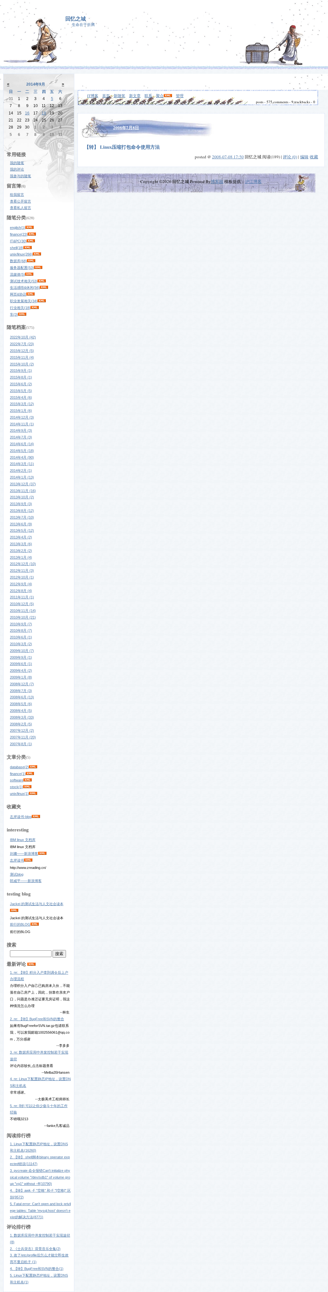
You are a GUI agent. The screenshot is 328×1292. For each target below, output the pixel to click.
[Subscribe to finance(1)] (30, 774)
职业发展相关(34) (23, 301)
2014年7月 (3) (21, 437)
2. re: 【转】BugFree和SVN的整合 (37, 1019)
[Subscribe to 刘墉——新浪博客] (42, 853)
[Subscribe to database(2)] (33, 767)
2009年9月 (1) (21, 657)
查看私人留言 (20, 208)
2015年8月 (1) (21, 377)
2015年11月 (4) (22, 357)
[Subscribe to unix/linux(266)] (37, 254)
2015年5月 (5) (21, 391)
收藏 (314, 157)
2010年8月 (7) (21, 630)
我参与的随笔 (20, 176)
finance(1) (18, 774)
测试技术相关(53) (23, 281)
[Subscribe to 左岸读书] (28, 860)
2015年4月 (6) (21, 397)
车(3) (14, 314)
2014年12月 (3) (22, 417)
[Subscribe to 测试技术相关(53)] (41, 281)
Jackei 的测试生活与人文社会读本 (36, 904)
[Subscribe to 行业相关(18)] (34, 308)
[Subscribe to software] (27, 780)
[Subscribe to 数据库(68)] (31, 261)
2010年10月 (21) (23, 617)
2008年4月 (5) (21, 711)
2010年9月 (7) (21, 624)
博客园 (217, 181)
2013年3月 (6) (21, 544)
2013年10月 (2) (22, 497)
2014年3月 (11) (22, 464)
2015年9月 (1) (21, 370)
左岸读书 (17, 860)
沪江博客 (253, 181)
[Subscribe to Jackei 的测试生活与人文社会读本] (14, 911)
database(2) (19, 767)
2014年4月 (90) (22, 457)
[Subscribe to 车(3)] (22, 314)
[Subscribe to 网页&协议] (30, 294)
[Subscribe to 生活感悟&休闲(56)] (44, 287)
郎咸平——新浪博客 (26, 881)
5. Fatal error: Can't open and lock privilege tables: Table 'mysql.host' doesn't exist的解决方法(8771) (40, 1210)
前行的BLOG (20, 924)
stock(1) (16, 787)
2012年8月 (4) (21, 591)
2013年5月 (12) (22, 530)
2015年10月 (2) (22, 364)
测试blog (16, 874)
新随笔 (119, 95)
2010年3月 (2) (21, 644)
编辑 (304, 157)
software (16, 780)
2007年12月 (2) (22, 730)
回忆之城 (75, 18)
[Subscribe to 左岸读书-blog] (36, 817)
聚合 (160, 95)
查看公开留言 (20, 201)
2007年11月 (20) (23, 737)
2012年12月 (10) (23, 564)
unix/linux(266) (21, 254)
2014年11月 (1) (22, 424)
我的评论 (17, 169)
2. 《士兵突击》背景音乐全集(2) (35, 1249)
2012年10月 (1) (22, 577)
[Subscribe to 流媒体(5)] (29, 274)
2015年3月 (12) (22, 404)
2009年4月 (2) (21, 670)
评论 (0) (290, 157)
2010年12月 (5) (22, 604)
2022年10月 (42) (23, 337)
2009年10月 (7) (22, 651)
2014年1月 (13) (22, 477)
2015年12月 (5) (22, 351)
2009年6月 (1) (21, 664)
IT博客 (92, 95)
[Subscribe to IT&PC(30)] (31, 241)
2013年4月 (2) (21, 537)
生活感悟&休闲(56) (25, 287)
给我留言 (17, 194)
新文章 (135, 95)
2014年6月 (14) (22, 444)
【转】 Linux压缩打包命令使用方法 (122, 147)
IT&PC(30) (18, 241)
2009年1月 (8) (21, 677)
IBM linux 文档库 (23, 840)
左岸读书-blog (21, 817)
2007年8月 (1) (21, 744)
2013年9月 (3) (21, 504)
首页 (106, 95)
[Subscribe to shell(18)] (27, 248)
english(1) (17, 227)
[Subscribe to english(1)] (29, 227)
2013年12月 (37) (23, 484)
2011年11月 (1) (22, 597)
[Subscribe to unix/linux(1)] (33, 794)
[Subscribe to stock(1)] (27, 787)
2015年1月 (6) (21, 411)
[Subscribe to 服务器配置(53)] (38, 268)
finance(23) (19, 234)
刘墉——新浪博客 (24, 853)
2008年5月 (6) (21, 704)
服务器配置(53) (22, 268)
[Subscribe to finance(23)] (32, 234)
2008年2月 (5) (21, 724)
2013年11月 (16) (23, 491)
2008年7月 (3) (21, 691)
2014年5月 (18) (22, 451)
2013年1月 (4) (21, 557)
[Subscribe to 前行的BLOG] (34, 924)
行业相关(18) (20, 308)
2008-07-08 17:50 (228, 157)
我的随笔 (17, 163)
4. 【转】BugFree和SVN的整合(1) (36, 1269)
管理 (180, 95)
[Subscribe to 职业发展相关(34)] (41, 301)
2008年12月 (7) (22, 684)
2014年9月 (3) (21, 430)
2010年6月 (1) (21, 637)
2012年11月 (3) (22, 570)
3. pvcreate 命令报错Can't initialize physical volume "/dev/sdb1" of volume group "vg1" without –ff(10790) (40, 1177)
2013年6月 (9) (21, 524)
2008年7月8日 (126, 127)
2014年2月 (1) (21, 470)
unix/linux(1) (19, 794)
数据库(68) (18, 261)
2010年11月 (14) (23, 611)
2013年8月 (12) (22, 511)
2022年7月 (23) (22, 344)
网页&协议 (18, 294)
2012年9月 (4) (21, 584)
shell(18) (16, 248)
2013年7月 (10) (22, 517)
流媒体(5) (17, 274)
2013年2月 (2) (21, 551)
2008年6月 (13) (22, 697)
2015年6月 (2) (21, 384)
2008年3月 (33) (22, 717)
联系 (148, 95)
